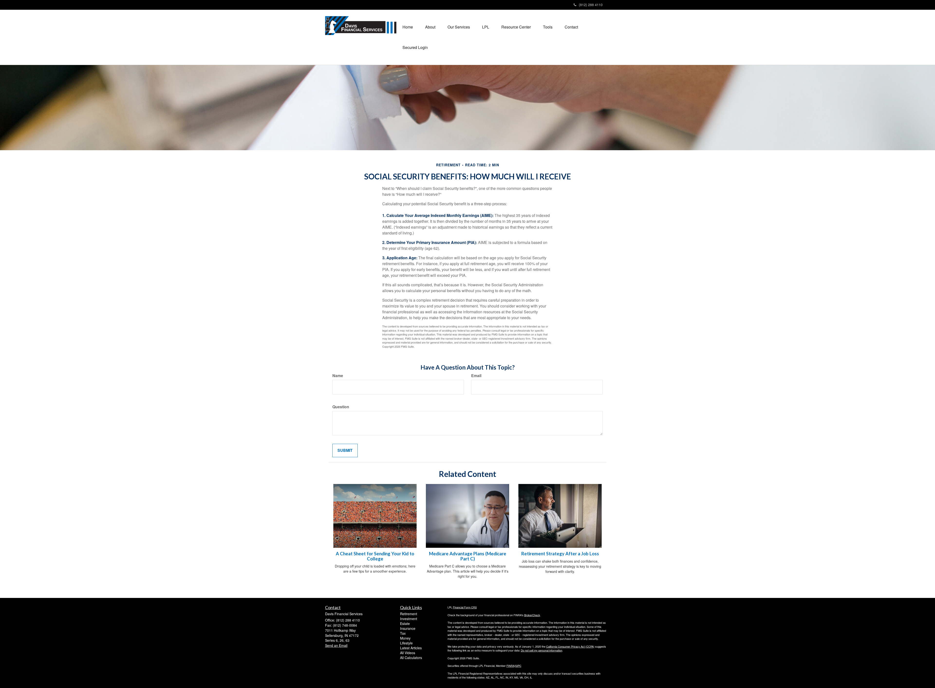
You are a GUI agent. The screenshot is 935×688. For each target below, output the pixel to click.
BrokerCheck (532, 615)
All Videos (407, 652)
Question (340, 406)
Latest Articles (411, 647)
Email (476, 375)
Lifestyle (406, 643)
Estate (405, 623)
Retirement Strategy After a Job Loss (560, 553)
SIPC (518, 666)
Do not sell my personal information (541, 650)
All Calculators (411, 657)
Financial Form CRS (465, 607)
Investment (408, 618)
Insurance (407, 628)
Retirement (408, 613)
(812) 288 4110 (591, 4)
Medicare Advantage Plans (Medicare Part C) (467, 556)
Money (405, 638)
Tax (403, 633)
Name (337, 375)
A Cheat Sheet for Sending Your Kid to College (375, 556)
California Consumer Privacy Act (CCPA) (570, 646)
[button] (430, 27)
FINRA (510, 666)
